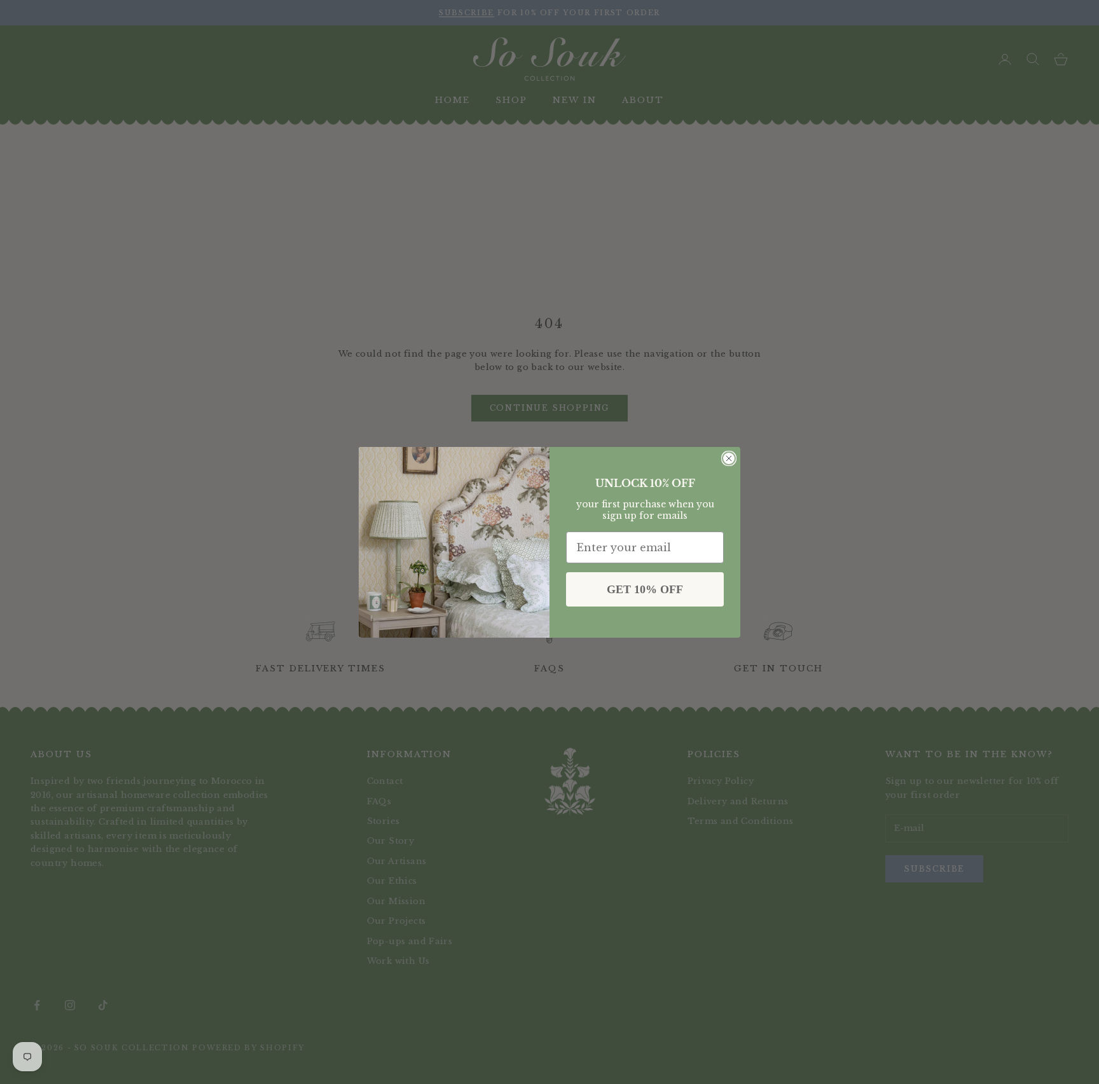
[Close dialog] (728, 458)
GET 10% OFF (645, 589)
